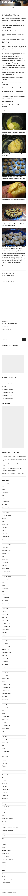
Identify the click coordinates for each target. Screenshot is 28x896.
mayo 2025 (5, 527)
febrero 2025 (5, 536)
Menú (14, 7)
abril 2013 (4, 710)
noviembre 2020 (6, 606)
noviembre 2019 (6, 626)
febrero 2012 (5, 751)
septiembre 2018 (6, 652)
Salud (3, 847)
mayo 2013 (5, 707)
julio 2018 (4, 655)
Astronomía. (5, 775)
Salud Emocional (6, 850)
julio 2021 (4, 582)
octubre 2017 (5, 670)
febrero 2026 (5, 501)
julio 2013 (4, 702)
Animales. (4, 763)
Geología (4, 804)
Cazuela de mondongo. (8, 392)
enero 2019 (5, 643)
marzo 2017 (5, 676)
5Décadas (7, 2)
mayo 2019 (5, 635)
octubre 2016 (5, 690)
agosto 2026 (5, 483)
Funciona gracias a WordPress (9, 892)
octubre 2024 (5, 547)
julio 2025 (4, 521)
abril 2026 (4, 495)
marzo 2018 (5, 658)
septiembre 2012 (6, 731)
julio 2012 (4, 737)
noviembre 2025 (6, 510)
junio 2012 (4, 739)
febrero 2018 (5, 661)
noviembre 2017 (6, 667)
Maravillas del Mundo (7, 830)
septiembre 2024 (6, 550)
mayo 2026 (5, 492)
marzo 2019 (5, 641)
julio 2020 (4, 611)
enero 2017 (5, 681)
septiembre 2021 (6, 577)
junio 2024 (5, 559)
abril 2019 (4, 638)
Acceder (4, 874)
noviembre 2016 (6, 687)
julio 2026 (4, 486)
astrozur (18, 12)
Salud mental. (5, 853)
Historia (4, 809)
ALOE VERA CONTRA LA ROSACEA (17, 456)
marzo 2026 (5, 498)
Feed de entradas (6, 877)
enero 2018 (5, 664)
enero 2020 (5, 620)
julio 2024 (4, 556)
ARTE (3, 769)
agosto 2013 (5, 699)
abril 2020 (4, 617)
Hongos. (4, 815)
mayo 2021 (5, 588)
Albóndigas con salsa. (7, 398)
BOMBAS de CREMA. (9, 275)
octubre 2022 (5, 568)
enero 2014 (5, 696)
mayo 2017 (5, 673)
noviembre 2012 (6, 725)
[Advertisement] (13, 364)
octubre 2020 (5, 609)
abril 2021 (4, 591)
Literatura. (4, 824)
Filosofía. (4, 801)
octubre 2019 (5, 629)
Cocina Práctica (9, 273)
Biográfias (4, 783)
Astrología (4, 772)
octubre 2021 (5, 574)
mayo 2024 (5, 562)
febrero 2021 (5, 597)
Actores (4, 760)
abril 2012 (4, 745)
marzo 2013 (5, 713)
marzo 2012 (5, 748)
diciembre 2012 (6, 722)
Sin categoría (5, 856)
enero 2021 (5, 600)
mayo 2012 (5, 742)
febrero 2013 (5, 716)
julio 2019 (4, 632)
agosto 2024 (5, 553)
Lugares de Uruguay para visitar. (10, 827)
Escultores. (5, 798)
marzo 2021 (5, 594)
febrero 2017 (5, 678)
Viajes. (4, 862)
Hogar (3, 812)
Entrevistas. (5, 792)
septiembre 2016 (6, 693)
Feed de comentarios (7, 879)
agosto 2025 (5, 518)
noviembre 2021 (6, 571)
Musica (4, 836)
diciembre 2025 (6, 507)
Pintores (4, 841)
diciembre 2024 (6, 542)
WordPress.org (6, 882)
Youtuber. (4, 865)
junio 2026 (5, 489)
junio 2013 (4, 705)
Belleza (4, 780)
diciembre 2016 (6, 684)
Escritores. (5, 795)
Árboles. (4, 766)
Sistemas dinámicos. (7, 859)
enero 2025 (5, 539)
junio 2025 (5, 524)
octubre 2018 (5, 649)
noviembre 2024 (6, 545)
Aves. (3, 777)
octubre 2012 (5, 728)
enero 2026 (5, 504)
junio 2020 (5, 614)
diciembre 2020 (6, 603)
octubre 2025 (5, 513)
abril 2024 (4, 565)
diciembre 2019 (6, 623)
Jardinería (4, 821)
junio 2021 (4, 585)
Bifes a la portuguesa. (7, 389)
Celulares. (4, 786)
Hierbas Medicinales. (7, 807)
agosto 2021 (5, 579)
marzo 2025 (5, 533)
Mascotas (4, 833)
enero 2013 (5, 719)
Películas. (4, 839)
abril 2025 (4, 530)
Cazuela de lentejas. (7, 395)
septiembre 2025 (6, 515)
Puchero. (4, 386)
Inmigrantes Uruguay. (7, 818)
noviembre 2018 (6, 646)
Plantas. (4, 844)
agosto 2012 (5, 734)
